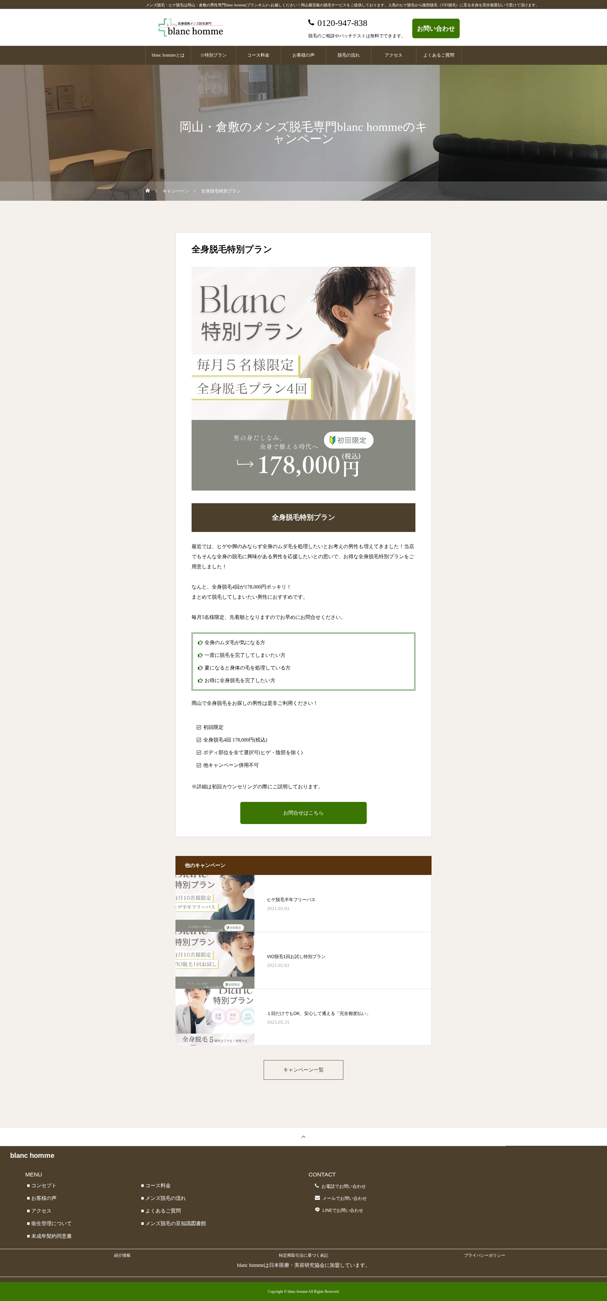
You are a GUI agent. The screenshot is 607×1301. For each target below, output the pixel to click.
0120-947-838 (342, 23)
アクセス (393, 55)
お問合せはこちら (303, 812)
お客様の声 (303, 55)
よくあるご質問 (438, 55)
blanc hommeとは (168, 55)
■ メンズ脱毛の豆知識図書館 (173, 1223)
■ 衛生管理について (49, 1223)
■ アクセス (39, 1210)
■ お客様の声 (42, 1198)
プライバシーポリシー (484, 1255)
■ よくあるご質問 (161, 1210)
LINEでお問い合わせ (342, 1210)
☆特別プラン (213, 55)
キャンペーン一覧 (303, 1069)
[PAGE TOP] (303, 1136)
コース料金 (258, 55)
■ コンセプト (42, 1185)
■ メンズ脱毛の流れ (163, 1198)
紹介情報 (122, 1255)
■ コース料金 (156, 1185)
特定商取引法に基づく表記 (303, 1255)
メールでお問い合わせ (344, 1198)
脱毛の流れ (349, 55)
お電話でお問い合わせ (344, 1186)
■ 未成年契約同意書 (49, 1236)
